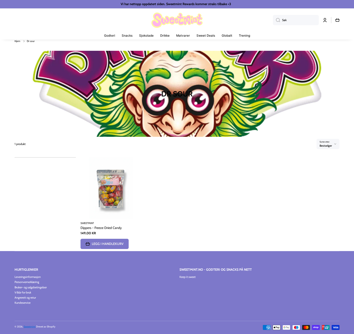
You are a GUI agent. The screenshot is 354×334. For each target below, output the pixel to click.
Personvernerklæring (27, 282)
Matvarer (183, 35)
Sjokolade (146, 35)
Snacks (127, 35)
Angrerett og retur (25, 297)
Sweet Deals (205, 35)
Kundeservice (23, 303)
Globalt (227, 35)
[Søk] (276, 20)
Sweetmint (29, 326)
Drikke (165, 35)
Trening (244, 35)
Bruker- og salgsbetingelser (31, 287)
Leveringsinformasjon (28, 277)
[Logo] (177, 20)
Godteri (109, 35)
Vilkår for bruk (23, 292)
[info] (111, 194)
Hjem (17, 41)
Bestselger (326, 145)
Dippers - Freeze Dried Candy (101, 228)
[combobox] (296, 20)
